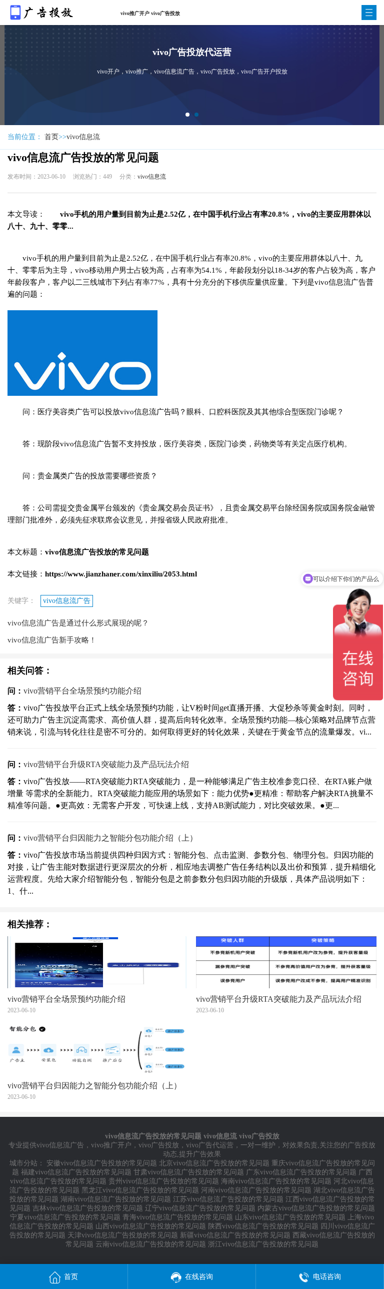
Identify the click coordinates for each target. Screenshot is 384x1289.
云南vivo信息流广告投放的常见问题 (151, 1244)
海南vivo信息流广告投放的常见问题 (276, 1181)
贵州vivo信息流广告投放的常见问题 (163, 1181)
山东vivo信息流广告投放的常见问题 (290, 1217)
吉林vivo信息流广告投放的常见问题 (87, 1208)
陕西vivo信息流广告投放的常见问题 (263, 1226)
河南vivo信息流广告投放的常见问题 (256, 1190)
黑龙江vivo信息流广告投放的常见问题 (140, 1190)
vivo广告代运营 (210, 1145)
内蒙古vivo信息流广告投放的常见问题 (316, 1208)
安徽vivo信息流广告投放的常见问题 (101, 1163)
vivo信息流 (83, 137)
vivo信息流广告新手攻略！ (52, 640)
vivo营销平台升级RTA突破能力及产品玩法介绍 (106, 764)
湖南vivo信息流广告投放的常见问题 (115, 1199)
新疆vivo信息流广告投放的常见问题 (235, 1235)
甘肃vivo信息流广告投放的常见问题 (189, 1172)
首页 (51, 137)
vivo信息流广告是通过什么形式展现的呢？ (78, 623)
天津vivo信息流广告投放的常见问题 (123, 1235)
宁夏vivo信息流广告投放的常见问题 (65, 1217)
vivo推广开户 (111, 1145)
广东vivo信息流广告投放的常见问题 (301, 1172)
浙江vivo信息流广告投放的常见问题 (263, 1244)
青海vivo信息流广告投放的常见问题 (177, 1217)
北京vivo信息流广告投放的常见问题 (214, 1163)
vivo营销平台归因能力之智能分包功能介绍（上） (111, 838)
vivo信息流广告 (66, 600)
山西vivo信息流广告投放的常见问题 (151, 1226)
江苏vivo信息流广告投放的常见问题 (228, 1199)
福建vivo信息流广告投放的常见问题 (76, 1172)
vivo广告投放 (158, 1145)
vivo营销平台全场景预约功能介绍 (83, 691)
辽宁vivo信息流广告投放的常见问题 (200, 1208)
